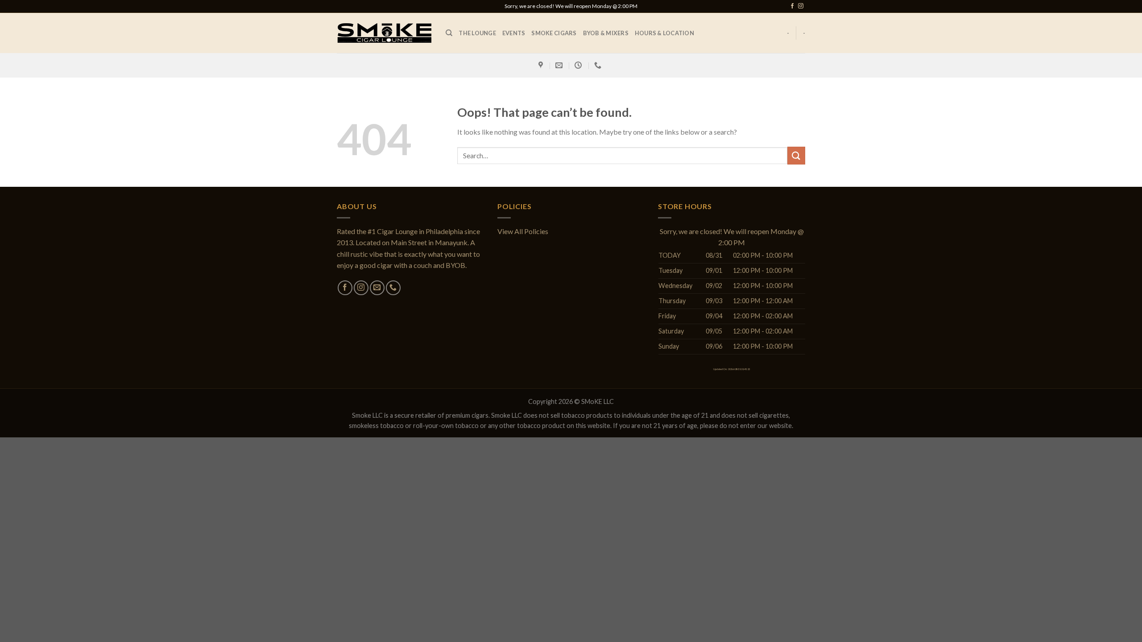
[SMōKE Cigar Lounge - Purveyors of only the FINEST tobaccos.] (384, 32)
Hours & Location (664, 33)
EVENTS (513, 33)
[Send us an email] (377, 287)
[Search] (449, 33)
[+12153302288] (599, 65)
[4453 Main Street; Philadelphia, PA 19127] (541, 65)
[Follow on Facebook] (792, 6)
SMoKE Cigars (553, 33)
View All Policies (522, 231)
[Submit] (796, 155)
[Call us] (393, 287)
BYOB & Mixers (606, 33)
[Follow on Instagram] (800, 6)
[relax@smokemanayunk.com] (560, 65)
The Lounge (477, 33)
